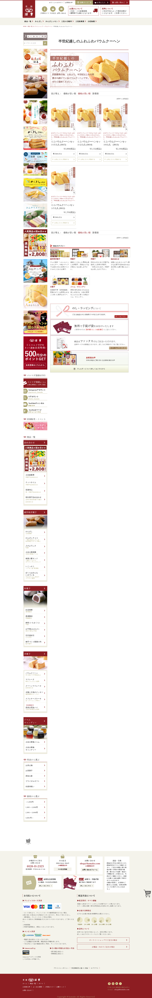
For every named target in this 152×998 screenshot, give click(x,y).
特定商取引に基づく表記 (79, 968)
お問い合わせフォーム (90, 870)
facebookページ (34, 411)
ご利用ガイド (49, 987)
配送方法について (86, 895)
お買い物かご (120, 2)
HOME (24, 26)
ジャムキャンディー (30, 721)
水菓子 (52, 287)
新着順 (95, 93)
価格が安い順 (69, 93)
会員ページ (84, 2)
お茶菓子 (29, 770)
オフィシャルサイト (56, 2)
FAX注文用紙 (62, 869)
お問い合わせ (27, 990)
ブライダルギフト (33, 781)
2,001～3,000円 (32, 812)
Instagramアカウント (37, 391)
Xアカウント (34, 398)
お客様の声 (69, 2)
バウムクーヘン (48, 26)
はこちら (36, 382)
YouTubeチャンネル (36, 404)
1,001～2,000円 (32, 807)
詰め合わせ (29, 442)
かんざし (38, 21)
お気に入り (101, 2)
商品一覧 (27, 21)
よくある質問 (37, 987)
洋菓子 (27, 653)
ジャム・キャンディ (77, 287)
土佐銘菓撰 (79, 21)
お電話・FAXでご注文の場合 (103, 947)
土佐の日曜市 (66, 21)
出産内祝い (30, 786)
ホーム (25, 983)
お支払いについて (32, 895)
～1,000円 (29, 802)
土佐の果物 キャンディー (31, 748)
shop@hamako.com (90, 863)
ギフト (41, 983)
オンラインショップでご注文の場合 (103, 940)
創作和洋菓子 (30, 512)
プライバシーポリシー (61, 968)
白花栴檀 (91, 21)
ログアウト (94, 968)
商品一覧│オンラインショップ (35, 26)
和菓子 (27, 588)
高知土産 (29, 776)
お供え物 (29, 765)
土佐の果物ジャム (33, 742)
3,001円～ (29, 818)
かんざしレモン (52, 21)
